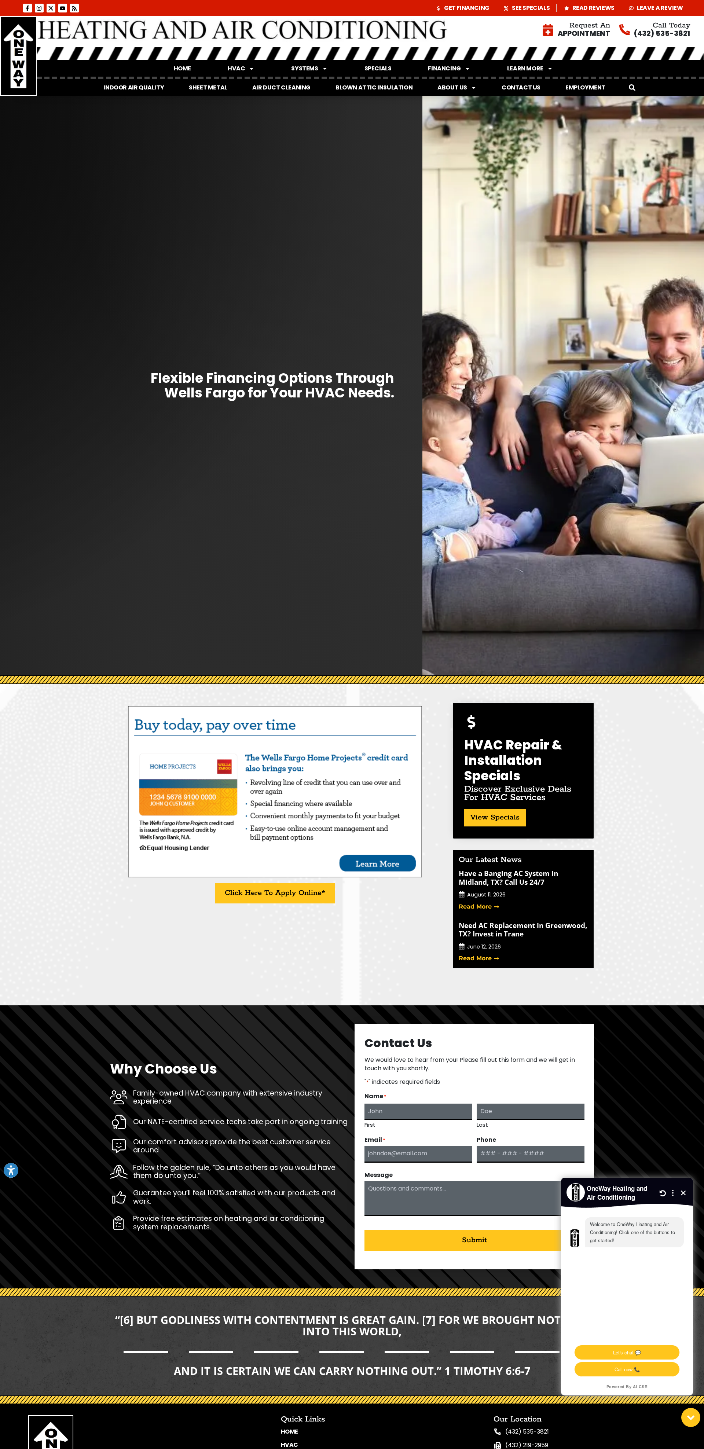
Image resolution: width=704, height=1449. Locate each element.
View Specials (495, 817)
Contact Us (521, 87)
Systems (304, 68)
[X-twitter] (51, 8)
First (369, 1124)
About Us (452, 87)
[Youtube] (62, 8)
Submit (474, 1240)
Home (182, 68)
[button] (632, 88)
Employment (585, 87)
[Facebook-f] (27, 8)
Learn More (525, 68)
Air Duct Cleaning (281, 87)
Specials (378, 68)
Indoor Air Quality (133, 87)
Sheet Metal (208, 87)
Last (482, 1124)
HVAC (236, 68)
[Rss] (74, 8)
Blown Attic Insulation (374, 87)
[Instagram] (39, 8)
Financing (444, 68)
